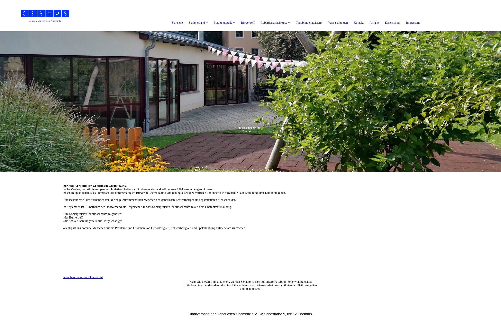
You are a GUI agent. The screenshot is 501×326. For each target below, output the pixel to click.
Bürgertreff (248, 22)
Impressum (413, 22)
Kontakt (359, 22)
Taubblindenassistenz (309, 22)
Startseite (177, 22)
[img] (45, 15)
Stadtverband (197, 22)
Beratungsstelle (223, 22)
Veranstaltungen (338, 22)
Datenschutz (392, 22)
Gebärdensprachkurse (273, 22)
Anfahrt (374, 22)
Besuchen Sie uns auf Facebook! (83, 277)
